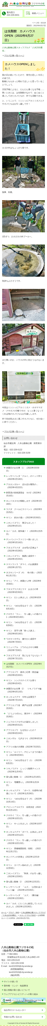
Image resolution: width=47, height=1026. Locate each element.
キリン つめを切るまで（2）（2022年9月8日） (24, 623)
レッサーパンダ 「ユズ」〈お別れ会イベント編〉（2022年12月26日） (24, 888)
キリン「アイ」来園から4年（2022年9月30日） (23, 582)
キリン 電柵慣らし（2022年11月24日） (22, 783)
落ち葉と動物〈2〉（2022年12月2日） (23, 882)
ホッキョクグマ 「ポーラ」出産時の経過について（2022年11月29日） (24, 792)
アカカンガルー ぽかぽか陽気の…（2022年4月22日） (22, 485)
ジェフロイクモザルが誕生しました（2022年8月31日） (22, 723)
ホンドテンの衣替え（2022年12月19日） (22, 858)
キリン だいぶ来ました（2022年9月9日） (23, 599)
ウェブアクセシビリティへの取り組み (21, 994)
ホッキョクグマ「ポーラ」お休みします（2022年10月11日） (24, 833)
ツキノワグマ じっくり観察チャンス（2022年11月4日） (23, 770)
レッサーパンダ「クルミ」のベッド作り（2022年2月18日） (24, 477)
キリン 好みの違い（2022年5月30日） (24, 517)
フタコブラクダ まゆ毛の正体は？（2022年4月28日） (22, 549)
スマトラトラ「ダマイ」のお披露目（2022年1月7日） (22, 565)
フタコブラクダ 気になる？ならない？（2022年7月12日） (24, 657)
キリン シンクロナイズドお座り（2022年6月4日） (21, 681)
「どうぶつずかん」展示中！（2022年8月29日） (24, 715)
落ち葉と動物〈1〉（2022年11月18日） (24, 777)
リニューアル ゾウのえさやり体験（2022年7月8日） (22, 648)
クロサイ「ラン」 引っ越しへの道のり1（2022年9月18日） (24, 615)
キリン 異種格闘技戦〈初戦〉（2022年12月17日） (23, 850)
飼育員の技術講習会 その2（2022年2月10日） (23, 494)
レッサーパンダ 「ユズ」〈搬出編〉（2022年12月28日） (23, 896)
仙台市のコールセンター (15, 1010)
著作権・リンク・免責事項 (16, 986)
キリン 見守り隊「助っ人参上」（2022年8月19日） (21, 632)
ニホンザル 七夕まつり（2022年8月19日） (24, 740)
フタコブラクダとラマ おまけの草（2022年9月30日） (22, 590)
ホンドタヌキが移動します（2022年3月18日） (24, 502)
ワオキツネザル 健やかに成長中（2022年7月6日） (21, 640)
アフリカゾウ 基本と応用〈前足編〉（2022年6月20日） (23, 673)
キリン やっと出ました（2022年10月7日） (24, 825)
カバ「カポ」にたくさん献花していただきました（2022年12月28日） (24, 905)
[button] (35, 13)
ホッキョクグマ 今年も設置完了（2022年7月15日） (21, 698)
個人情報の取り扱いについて (17, 990)
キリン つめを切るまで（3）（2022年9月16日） (24, 607)
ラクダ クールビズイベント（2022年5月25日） (24, 510)
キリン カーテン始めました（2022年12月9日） (23, 866)
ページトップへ (42, 943)
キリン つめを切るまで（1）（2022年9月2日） (24, 761)
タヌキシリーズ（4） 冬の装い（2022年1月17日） (24, 574)
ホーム (4, 913)
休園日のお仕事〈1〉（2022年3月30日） (22, 469)
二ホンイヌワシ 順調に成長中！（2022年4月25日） (21, 557)
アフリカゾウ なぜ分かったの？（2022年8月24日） (21, 731)
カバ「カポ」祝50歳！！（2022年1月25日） (24, 532)
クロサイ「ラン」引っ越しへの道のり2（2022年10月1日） (23, 816)
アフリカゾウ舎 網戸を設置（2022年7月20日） (24, 706)
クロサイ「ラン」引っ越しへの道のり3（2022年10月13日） (23, 841)
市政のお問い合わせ (13, 1017)
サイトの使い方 (11, 982)
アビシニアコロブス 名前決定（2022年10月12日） (23, 808)
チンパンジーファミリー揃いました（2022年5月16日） (22, 540)
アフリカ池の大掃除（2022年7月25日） (24, 747)
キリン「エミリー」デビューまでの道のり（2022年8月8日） (24, 753)
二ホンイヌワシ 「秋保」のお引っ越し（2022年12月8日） (24, 874)
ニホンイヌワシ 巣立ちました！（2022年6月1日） (21, 524)
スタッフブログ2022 (23, 461)
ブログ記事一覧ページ (14, 56)
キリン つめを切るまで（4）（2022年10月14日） (24, 800)
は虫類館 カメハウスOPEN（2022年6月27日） (24, 665)
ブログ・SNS (14, 913)
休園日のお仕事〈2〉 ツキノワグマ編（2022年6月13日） (23, 690)
